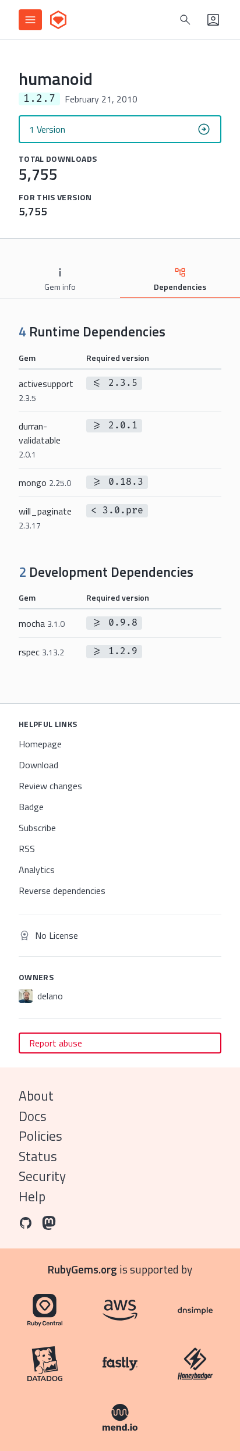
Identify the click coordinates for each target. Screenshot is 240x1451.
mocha (42, 623)
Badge (31, 807)
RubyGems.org (82, 1269)
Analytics (37, 870)
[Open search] (185, 19)
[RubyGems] (58, 19)
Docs (33, 1116)
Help (32, 1196)
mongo (45, 482)
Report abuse (55, 1043)
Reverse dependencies (62, 890)
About (36, 1095)
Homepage (40, 744)
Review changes (50, 786)
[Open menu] (30, 19)
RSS (27, 849)
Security (42, 1176)
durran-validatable (40, 439)
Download (38, 765)
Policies (40, 1136)
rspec (41, 652)
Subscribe (37, 828)
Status (38, 1156)
